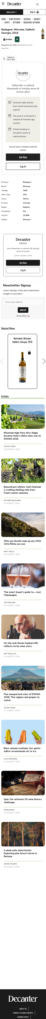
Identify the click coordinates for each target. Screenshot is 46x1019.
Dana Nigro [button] (9, 810)
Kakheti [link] (37, 19)
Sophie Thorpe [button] (10, 864)
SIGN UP (23, 310)
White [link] (7, 22)
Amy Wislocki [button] (10, 654)
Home (3, 19)
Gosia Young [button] (9, 446)
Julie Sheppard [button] (10, 759)
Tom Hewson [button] (9, 602)
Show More (21, 316)
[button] (8, 59)
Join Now (23, 157)
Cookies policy (23, 1017)
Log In (23, 166)
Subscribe (10, 12)
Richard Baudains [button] (12, 500)
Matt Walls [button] (9, 551)
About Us (23, 1008)
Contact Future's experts (23, 1012)
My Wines (9, 39)
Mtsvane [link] (16, 22)
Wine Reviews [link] (14, 19)
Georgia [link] (27, 19)
